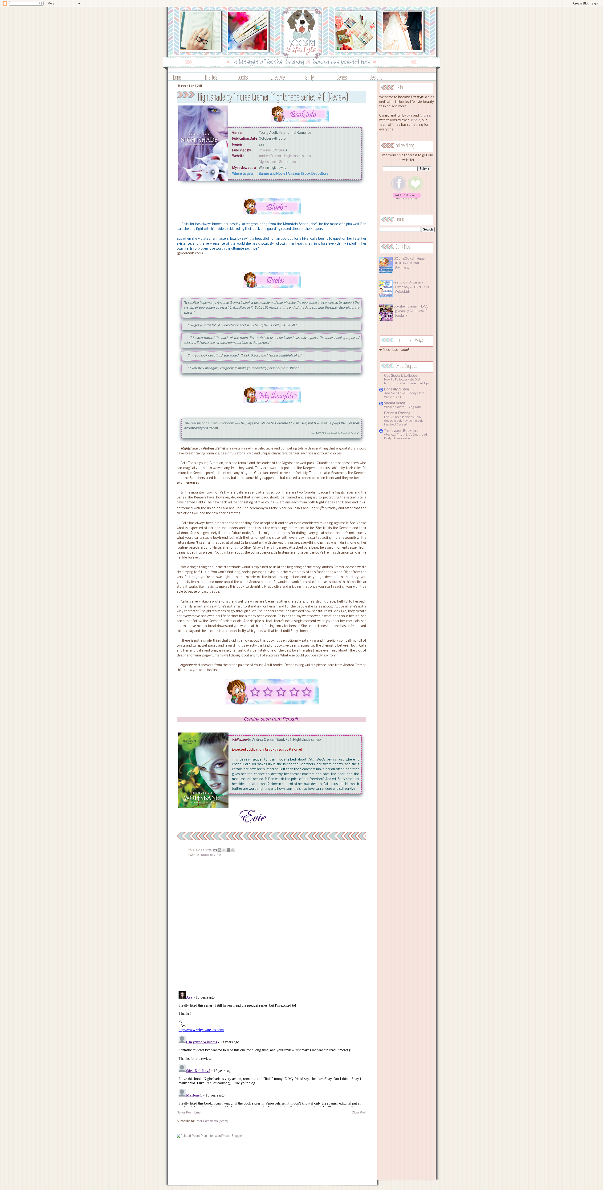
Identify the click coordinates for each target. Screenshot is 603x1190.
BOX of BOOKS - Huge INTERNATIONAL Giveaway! (408, 263)
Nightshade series (297, 156)
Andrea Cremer (270, 156)
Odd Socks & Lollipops (400, 376)
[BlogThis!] (219, 850)
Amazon (294, 174)
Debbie (415, 120)
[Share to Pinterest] (233, 850)
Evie (409, 115)
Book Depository (315, 174)
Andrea (425, 115)
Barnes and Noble (272, 174)
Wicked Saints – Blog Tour (402, 407)
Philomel (265, 150)
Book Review (211, 855)
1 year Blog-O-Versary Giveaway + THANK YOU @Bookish (411, 287)
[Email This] (215, 850)
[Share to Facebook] (228, 850)
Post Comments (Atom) (212, 1121)
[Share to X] (224, 850)
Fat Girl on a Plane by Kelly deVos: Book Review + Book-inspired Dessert (404, 421)
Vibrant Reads (394, 403)
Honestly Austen (396, 389)
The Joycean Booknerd (401, 431)
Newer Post (184, 1112)
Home (176, 77)
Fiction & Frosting (397, 413)
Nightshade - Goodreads (277, 162)
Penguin (280, 150)
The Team (212, 77)
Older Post (359, 1112)
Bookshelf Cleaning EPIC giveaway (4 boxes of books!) (409, 311)
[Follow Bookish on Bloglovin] (407, 198)
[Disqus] (271, 927)
